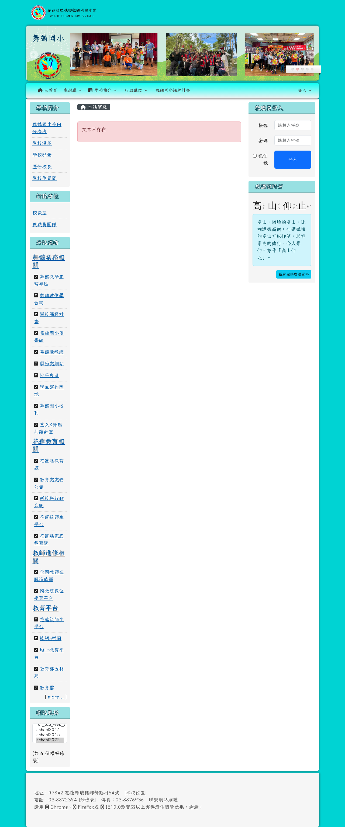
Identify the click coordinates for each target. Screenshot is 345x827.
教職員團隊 (44, 224)
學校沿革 (42, 143)
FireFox (85, 807)
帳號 (263, 125)
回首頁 (50, 90)
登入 (302, 90)
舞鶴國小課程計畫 (173, 90)
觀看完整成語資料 (294, 274)
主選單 (70, 90)
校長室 (39, 212)
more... (56, 696)
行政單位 (133, 90)
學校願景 (42, 154)
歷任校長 (42, 166)
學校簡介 (103, 90)
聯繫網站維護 (163, 799)
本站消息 (96, 107)
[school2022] (50, 740)
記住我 (262, 159)
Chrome (58, 807)
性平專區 (49, 375)
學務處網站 (52, 363)
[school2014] (50, 729)
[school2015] (50, 735)
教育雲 (47, 687)
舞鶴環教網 (52, 352)
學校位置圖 (44, 178)
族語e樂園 (50, 638)
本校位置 (135, 792)
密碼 (263, 140)
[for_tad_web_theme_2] (50, 724)
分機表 (87, 799)
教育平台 (45, 607)
